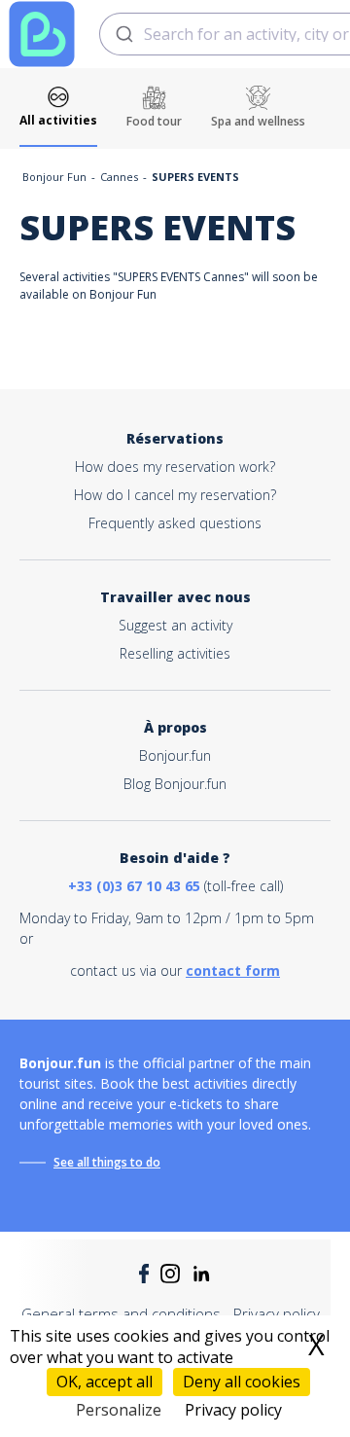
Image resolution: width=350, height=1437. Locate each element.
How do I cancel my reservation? (175, 494)
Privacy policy (276, 1313)
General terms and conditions (121, 1313)
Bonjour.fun (175, 755)
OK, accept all (104, 1381)
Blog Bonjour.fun (175, 783)
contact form (233, 970)
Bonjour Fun (54, 176)
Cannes (119, 176)
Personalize (118, 1409)
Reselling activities (175, 653)
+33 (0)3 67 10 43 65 (134, 886)
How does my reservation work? (175, 466)
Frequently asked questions (175, 523)
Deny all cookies (241, 1381)
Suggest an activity (175, 625)
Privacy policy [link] (233, 1409)
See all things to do (106, 1162)
